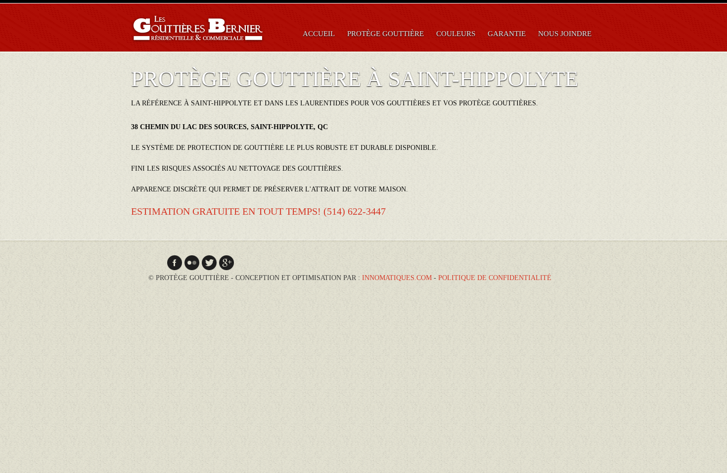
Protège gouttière (385, 34)
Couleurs (455, 34)
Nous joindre (564, 34)
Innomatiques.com (397, 278)
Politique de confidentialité (494, 278)
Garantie (507, 34)
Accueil (319, 34)
